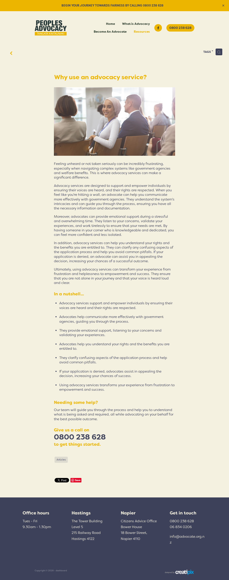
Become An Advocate (110, 32)
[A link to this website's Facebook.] (158, 28)
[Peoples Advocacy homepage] (51, 28)
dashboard (61, 570)
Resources (142, 32)
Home (110, 24)
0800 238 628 (180, 28)
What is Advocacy (136, 24)
